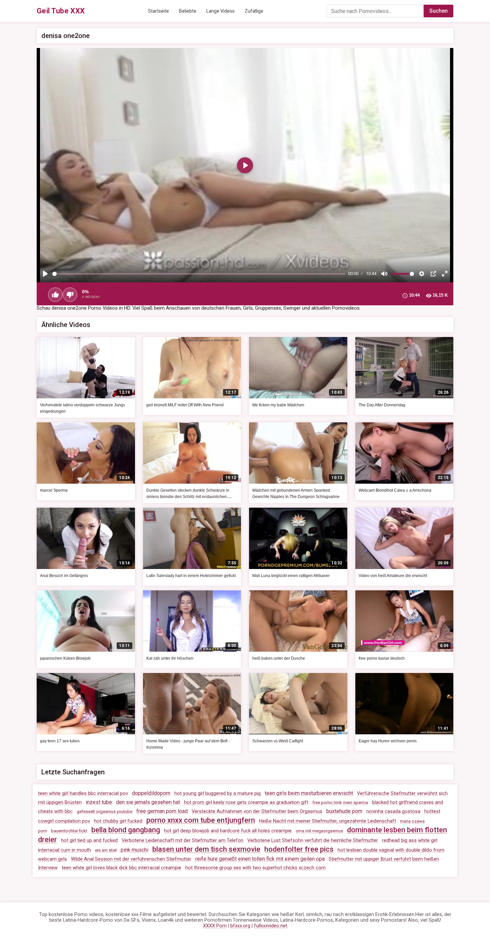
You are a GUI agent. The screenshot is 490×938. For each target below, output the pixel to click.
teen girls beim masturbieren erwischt (309, 793)
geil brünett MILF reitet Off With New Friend (185, 405)
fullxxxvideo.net (270, 926)
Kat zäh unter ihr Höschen (169, 658)
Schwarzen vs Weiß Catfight (277, 741)
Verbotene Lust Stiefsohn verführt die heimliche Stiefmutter (312, 840)
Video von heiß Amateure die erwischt (393, 575)
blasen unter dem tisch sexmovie (206, 849)
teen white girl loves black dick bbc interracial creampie (121, 868)
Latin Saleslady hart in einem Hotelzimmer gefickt (191, 575)
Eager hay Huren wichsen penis (388, 741)
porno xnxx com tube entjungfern (200, 820)
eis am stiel (106, 850)
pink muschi (134, 850)
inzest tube (99, 802)
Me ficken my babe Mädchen (278, 405)
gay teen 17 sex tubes (60, 741)
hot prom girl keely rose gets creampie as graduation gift (246, 802)
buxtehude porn (344, 811)
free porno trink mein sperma (340, 802)
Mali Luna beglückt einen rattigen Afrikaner (291, 575)
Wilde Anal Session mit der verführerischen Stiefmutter (131, 859)
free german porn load (162, 811)
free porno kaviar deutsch (382, 658)
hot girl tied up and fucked (89, 840)
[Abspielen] (45, 273)
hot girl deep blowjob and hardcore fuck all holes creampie (228, 831)
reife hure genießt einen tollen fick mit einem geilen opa (260, 859)
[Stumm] (384, 273)
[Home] (61, 11)
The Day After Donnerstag (382, 405)
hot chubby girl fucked (118, 821)
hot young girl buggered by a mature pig (217, 793)
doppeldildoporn (151, 793)
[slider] (198, 274)
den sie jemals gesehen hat (148, 802)
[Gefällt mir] (55, 294)
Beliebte (187, 11)
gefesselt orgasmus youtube (104, 811)
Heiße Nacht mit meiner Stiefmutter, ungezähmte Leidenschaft (327, 821)
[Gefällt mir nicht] (70, 294)
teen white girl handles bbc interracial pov (83, 793)
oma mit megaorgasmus (319, 830)
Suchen (438, 11)
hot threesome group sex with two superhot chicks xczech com (255, 868)
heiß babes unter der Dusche (278, 658)
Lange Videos (220, 11)
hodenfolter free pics (299, 849)
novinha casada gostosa (393, 811)
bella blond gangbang (125, 830)
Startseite (158, 11)
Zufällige (254, 11)
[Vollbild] (444, 273)
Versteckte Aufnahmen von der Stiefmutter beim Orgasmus (257, 811)
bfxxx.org (240, 926)
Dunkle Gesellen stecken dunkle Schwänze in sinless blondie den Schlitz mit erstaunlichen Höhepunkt (187, 496)
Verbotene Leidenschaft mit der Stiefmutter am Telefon (182, 840)
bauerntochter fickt (69, 830)
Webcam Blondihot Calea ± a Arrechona (395, 490)
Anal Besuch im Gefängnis (64, 575)
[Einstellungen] (421, 273)
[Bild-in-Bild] (433, 273)
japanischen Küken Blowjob (65, 658)
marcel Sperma (54, 490)
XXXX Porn (215, 926)
